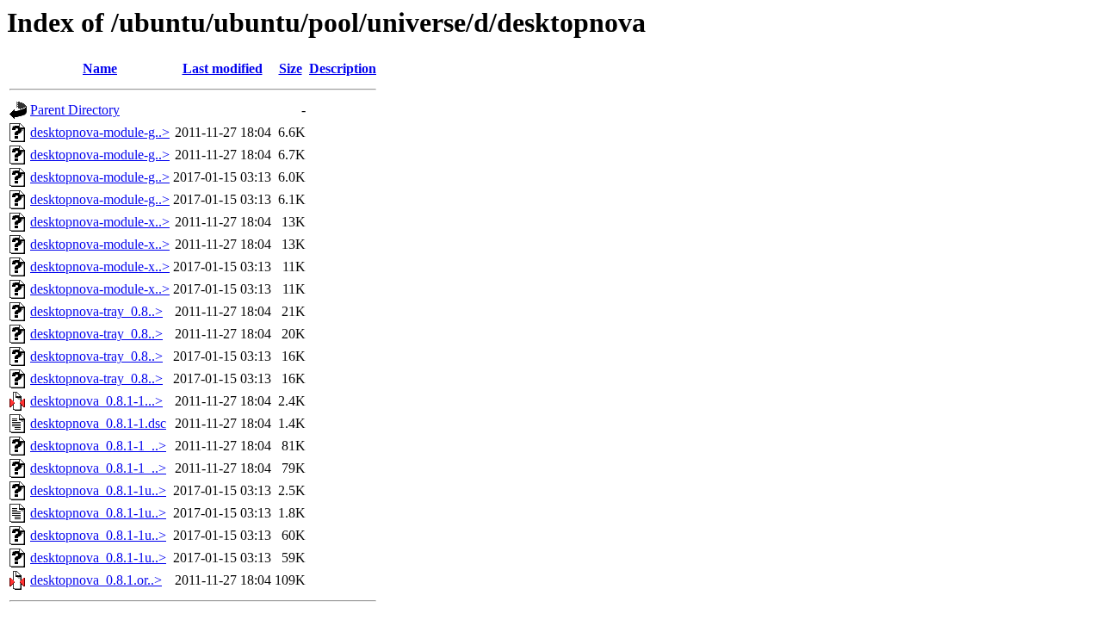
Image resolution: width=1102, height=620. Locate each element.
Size (290, 68)
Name (100, 68)
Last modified (223, 68)
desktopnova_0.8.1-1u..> (98, 490)
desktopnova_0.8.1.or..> (96, 580)
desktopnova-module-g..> (100, 132)
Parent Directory (75, 109)
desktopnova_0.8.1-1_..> (98, 445)
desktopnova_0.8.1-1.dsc (98, 423)
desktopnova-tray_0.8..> (96, 311)
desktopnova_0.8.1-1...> (96, 401)
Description (342, 68)
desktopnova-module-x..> (100, 221)
